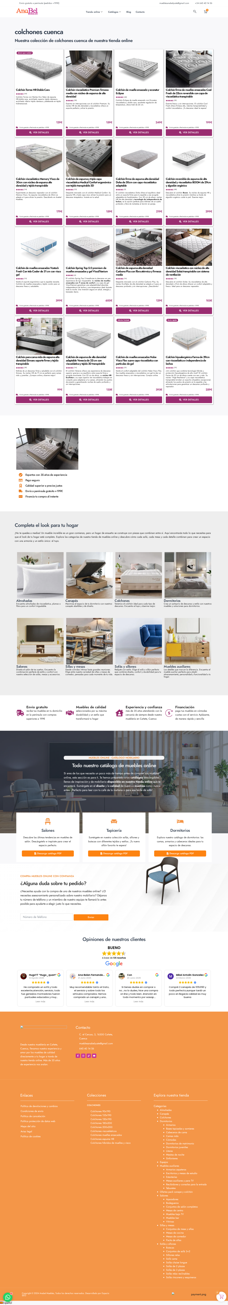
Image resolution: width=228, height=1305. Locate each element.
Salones (164, 1195)
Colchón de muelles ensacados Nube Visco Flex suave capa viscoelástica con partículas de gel (137, 360)
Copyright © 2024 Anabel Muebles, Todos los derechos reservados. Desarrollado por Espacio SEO (65, 1294)
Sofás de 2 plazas (175, 1266)
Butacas (170, 1247)
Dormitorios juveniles (177, 1147)
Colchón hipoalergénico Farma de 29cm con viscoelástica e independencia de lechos (188, 360)
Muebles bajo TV (175, 1214)
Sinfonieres (172, 1158)
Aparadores (172, 1199)
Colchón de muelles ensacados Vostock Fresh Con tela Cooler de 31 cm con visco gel (38, 271)
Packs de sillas (173, 1240)
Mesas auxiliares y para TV (180, 1180)
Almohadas (166, 1110)
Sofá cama (171, 1259)
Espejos (164, 1162)
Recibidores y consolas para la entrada (186, 1184)
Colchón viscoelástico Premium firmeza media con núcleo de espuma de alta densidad (87, 93)
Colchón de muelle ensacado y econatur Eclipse (137, 91)
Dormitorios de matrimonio (180, 1143)
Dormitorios (166, 1121)
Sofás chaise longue (176, 1262)
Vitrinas (170, 1221)
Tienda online (93, 12)
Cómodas (171, 1140)
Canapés (164, 1114)
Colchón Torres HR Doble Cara (32, 90)
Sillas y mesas (167, 1225)
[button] (114, 1303)
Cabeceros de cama (176, 1132)
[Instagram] (83, 1056)
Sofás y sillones (168, 1244)
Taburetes (171, 1188)
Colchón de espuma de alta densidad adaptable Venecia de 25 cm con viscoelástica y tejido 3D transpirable (86, 360)
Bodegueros (172, 1203)
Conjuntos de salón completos (182, 1206)
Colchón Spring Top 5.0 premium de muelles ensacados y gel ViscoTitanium (87, 269)
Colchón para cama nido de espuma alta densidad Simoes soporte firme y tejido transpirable (37, 360)
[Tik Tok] (89, 1056)
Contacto (140, 12)
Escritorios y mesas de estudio (181, 1173)
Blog (128, 12)
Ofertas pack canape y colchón (176, 1192)
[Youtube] (94, 1056)
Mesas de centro (174, 1210)
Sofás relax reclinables (178, 1273)
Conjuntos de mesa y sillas (180, 1229)
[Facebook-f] (78, 1056)
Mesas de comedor (176, 1236)
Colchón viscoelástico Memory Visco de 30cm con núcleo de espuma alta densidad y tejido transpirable (37, 182)
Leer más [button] (40, 1001)
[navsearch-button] (195, 12)
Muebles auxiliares (169, 1166)
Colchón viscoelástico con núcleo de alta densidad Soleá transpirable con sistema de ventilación (187, 271)
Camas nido (172, 1136)
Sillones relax (173, 1255)
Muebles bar (172, 1218)
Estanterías (171, 1177)
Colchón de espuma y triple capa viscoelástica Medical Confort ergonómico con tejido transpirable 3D (88, 182)
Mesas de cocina (175, 1233)
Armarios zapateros (176, 1169)
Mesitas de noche (175, 1154)
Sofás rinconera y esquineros (181, 1277)
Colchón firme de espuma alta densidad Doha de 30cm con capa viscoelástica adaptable (137, 182)
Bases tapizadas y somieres (180, 1128)
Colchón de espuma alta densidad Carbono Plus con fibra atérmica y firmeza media (138, 271)
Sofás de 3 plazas (175, 1270)
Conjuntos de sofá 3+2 (178, 1251)
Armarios (170, 1125)
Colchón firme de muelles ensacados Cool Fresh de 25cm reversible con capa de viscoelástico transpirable (188, 93)
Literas (169, 1151)
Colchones (165, 1117)
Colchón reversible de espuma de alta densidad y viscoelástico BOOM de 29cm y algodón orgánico (188, 182)
